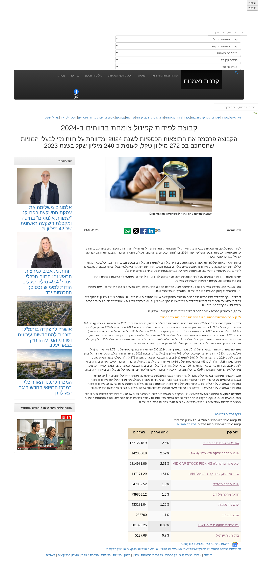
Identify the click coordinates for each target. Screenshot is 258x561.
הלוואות (106, 555)
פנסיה (142, 75)
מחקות (204, 117)
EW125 (218, 525)
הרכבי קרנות (143, 117)
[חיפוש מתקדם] (255, 112)
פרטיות (117, 555)
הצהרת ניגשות (90, 555)
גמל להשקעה (51, 117)
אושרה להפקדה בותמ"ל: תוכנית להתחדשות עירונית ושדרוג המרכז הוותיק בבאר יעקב (45, 336)
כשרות (186, 117)
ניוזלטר (208, 555)
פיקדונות (214, 117)
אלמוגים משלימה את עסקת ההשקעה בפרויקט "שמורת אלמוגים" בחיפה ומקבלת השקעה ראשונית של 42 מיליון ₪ (46, 217)
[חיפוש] (231, 72)
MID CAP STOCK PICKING (206, 463)
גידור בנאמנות (173, 117)
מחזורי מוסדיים (87, 117)
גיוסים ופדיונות (106, 117)
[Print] (159, 231)
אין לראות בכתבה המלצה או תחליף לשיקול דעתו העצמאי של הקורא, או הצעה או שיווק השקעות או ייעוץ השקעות (173, 549)
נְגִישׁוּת (252, 3)
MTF (226, 484)
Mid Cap (214, 474)
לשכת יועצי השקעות (120, 75)
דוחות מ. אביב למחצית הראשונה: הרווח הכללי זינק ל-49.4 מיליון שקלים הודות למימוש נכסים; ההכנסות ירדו (47, 281)
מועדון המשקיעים (68, 555)
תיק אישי (235, 117)
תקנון (127, 555)
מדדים (75, 75)
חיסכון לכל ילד (68, 117)
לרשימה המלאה (186, 424)
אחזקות (130, 117)
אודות (197, 555)
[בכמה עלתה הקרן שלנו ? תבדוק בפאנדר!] (44, 432)
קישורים (50, 555)
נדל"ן (136, 555)
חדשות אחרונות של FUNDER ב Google (205, 544)
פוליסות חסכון (93, 75)
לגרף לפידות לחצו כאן (227, 414)
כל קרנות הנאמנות (152, 555)
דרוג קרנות (157, 117)
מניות (61, 75)
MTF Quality (214, 453)
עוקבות (195, 117)
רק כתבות (171, 555)
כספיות (225, 117)
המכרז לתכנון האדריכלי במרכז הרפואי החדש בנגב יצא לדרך (45, 387)
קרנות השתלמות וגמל (165, 75)
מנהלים (120, 117)
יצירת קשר (185, 555)
